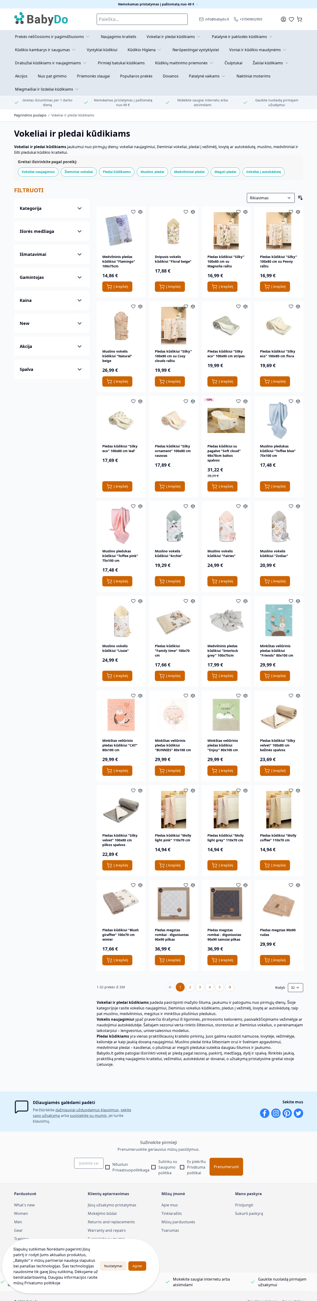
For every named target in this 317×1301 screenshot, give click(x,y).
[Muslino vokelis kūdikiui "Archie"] (173, 525)
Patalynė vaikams (204, 76)
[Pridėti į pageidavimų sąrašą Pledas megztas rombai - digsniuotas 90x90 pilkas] (186, 885)
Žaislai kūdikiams (268, 62)
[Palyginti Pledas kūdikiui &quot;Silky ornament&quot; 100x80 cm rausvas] (193, 401)
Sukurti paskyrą (249, 1213)
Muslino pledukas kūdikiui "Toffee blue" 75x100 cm (278, 451)
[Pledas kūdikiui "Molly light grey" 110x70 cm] (226, 809)
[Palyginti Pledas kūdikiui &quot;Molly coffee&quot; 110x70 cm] (298, 790)
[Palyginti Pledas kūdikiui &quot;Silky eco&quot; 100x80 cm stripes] (245, 306)
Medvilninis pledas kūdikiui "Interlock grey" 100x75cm (222, 651)
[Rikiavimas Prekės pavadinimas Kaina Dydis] (270, 198)
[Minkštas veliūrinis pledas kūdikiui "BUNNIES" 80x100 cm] (173, 715)
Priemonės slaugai (93, 76)
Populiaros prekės (136, 76)
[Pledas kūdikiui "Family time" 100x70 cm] (173, 620)
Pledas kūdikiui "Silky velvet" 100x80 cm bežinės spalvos (277, 745)
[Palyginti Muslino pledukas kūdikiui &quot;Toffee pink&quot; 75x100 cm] (140, 506)
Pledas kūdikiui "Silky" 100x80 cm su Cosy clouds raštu (173, 356)
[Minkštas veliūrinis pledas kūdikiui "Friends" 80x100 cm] (279, 620)
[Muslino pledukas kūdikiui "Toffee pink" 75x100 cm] (121, 525)
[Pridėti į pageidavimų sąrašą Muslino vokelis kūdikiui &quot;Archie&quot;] (186, 506)
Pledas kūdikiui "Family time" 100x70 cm (172, 651)
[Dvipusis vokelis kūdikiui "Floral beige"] (173, 231)
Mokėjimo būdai (102, 1213)
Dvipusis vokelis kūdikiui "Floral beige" (173, 259)
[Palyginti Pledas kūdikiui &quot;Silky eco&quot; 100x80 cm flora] (298, 306)
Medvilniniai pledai (189, 171)
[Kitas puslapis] (229, 987)
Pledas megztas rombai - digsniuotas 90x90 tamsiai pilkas (224, 935)
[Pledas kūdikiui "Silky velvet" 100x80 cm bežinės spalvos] (279, 715)
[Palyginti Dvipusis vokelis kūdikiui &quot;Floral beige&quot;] (193, 211)
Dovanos (171, 76)
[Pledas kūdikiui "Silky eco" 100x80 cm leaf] (121, 420)
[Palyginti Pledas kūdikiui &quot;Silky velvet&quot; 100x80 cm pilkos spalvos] (140, 790)
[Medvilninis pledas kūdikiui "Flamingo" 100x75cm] (121, 231)
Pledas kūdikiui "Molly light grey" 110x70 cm (225, 837)
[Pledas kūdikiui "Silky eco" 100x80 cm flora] (279, 325)
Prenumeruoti (226, 1166)
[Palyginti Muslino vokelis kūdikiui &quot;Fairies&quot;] (245, 506)
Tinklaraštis (171, 1213)
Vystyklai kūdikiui (102, 49)
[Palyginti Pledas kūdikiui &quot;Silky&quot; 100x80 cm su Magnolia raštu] (245, 211)
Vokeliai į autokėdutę (263, 171)
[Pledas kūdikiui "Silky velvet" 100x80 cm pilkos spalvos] (121, 809)
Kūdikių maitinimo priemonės (181, 62)
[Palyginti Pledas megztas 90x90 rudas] (298, 885)
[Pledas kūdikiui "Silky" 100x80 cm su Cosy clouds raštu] (173, 325)
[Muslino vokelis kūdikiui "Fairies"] (226, 525)
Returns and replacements (111, 1221)
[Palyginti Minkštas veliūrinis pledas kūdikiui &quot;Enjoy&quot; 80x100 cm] (245, 695)
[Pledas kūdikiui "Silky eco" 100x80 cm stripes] (226, 325)
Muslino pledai (152, 171)
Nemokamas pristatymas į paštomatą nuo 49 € (156, 4)
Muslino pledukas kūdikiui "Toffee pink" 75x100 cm (120, 556)
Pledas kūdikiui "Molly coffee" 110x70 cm (278, 837)
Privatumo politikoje (42, 1283)
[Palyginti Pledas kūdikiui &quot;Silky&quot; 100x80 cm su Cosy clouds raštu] (193, 306)
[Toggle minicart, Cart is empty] (299, 19)
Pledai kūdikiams (117, 171)
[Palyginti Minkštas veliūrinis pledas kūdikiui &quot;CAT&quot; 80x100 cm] (140, 695)
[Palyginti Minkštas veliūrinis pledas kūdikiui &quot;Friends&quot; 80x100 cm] (298, 601)
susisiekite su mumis (88, 1115)
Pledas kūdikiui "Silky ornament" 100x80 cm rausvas (173, 451)
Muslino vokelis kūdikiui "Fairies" (221, 553)
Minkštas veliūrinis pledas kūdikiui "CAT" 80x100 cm (119, 745)
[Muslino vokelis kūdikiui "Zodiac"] (279, 525)
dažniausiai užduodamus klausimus (87, 1109)
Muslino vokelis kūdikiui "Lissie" (115, 648)
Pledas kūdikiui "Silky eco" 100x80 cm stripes (226, 353)
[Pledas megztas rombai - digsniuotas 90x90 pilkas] (173, 904)
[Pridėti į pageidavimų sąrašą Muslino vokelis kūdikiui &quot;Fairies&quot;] (238, 506)
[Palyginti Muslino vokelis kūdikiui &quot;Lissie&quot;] (140, 601)
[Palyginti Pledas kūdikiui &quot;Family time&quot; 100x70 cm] (193, 601)
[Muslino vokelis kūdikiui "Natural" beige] (121, 325)
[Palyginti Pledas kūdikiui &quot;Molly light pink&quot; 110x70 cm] (193, 790)
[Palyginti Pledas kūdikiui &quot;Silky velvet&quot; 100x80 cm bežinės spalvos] (298, 695)
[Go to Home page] (41, 19)
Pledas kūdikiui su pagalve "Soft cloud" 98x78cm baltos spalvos (224, 453)
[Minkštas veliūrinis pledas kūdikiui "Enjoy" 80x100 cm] (226, 715)
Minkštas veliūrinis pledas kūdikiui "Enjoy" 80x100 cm (222, 745)
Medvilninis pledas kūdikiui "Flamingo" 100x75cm (118, 261)
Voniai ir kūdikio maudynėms (255, 49)
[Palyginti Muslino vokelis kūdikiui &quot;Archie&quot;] (193, 506)
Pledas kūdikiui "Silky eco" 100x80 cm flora (277, 353)
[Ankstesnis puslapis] (170, 987)
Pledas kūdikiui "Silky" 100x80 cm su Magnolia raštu (225, 261)
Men (18, 1221)
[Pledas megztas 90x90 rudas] (279, 904)
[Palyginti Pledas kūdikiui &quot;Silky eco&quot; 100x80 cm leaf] (140, 401)
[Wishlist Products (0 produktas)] (291, 19)
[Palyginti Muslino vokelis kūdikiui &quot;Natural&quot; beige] (140, 306)
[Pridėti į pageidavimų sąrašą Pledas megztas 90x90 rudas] (291, 885)
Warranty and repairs (107, 1230)
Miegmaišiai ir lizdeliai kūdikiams (44, 89)
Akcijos (21, 76)
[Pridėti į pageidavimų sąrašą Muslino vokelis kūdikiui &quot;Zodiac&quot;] (291, 506)
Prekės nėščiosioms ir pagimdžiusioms (49, 36)
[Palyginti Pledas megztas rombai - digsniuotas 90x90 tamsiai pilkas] (245, 885)
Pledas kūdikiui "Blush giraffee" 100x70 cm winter (120, 935)
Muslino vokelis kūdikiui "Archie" (169, 553)
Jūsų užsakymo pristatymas (112, 1205)
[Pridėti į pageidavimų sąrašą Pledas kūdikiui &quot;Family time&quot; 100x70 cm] (186, 601)
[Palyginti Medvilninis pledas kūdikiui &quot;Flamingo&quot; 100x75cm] (140, 211)
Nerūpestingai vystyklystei (195, 49)
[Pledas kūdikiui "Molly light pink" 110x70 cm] (173, 809)
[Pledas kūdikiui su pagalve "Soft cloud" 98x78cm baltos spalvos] (226, 420)
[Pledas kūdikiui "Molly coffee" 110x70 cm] (279, 809)
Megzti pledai (225, 171)
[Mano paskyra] (283, 19)
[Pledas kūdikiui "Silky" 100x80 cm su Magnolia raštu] (226, 231)
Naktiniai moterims (254, 76)
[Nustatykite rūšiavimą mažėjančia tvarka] (300, 198)
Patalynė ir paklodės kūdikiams (239, 36)
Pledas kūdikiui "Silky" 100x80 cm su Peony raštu (278, 261)
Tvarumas (170, 1230)
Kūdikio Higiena (142, 49)
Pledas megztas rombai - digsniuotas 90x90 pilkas (172, 935)
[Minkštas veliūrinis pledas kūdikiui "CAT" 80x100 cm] (121, 715)
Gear (18, 1230)
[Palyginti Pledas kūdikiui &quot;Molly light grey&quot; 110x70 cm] (245, 790)
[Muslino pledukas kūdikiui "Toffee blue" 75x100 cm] (279, 420)
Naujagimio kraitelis (118, 36)
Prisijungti (244, 1205)
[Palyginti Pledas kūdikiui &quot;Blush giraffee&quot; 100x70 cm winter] (140, 885)
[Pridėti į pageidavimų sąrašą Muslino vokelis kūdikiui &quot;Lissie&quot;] (133, 601)
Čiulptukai (233, 62)
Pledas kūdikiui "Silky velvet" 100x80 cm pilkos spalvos (119, 840)
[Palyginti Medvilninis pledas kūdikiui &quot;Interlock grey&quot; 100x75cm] (245, 601)
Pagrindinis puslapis (30, 115)
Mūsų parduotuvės (178, 1221)
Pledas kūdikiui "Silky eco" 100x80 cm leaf (119, 448)
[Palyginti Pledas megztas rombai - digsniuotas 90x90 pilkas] (193, 885)
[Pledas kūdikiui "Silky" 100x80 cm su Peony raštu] (279, 231)
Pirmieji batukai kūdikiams (121, 62)
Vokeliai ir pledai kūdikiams (171, 36)
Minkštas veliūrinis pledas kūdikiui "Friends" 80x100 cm (276, 651)
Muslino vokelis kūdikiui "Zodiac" (274, 553)
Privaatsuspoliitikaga (130, 1170)
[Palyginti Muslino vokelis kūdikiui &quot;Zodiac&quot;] (298, 506)
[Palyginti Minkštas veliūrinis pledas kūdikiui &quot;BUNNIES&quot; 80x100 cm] (193, 695)
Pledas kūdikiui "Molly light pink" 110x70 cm (173, 837)
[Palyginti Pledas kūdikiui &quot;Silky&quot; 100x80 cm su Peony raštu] (298, 211)
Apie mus (169, 1205)
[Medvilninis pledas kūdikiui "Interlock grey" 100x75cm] (226, 620)
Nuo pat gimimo (52, 76)
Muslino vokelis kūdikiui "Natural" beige (117, 356)
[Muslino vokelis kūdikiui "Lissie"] (121, 620)
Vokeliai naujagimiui (38, 171)
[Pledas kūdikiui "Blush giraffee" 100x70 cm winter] (121, 904)
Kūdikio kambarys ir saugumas (42, 49)
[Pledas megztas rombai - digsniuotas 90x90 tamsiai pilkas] (226, 904)
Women (21, 1213)
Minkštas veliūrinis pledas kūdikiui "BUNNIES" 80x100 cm (173, 745)
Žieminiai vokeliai (79, 171)
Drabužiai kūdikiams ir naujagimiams (48, 62)
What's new (24, 1205)
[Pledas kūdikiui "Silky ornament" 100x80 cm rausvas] (173, 420)
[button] (51, 190)
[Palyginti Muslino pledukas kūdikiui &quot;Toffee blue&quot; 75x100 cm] (298, 401)
